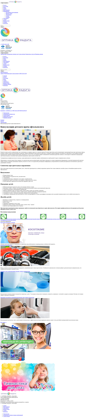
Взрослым (9, 73)
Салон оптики (22, 54)
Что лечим (5, 6)
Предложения (6, 10)
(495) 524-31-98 (15, 110)
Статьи (7, 16)
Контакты (5, 23)
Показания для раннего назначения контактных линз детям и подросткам (17, 297)
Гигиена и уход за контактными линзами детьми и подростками (15, 271)
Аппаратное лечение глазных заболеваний (13, 415)
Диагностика (4, 54)
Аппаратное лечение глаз (12, 54)
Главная (5, 75)
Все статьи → (4, 322)
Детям (5, 73)
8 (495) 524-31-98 (23, 73)
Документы (8, 14)
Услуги (4, 5)
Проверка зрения (39, 54)
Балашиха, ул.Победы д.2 (6, 110)
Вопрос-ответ (9, 13)
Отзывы (8, 17)
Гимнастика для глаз (30, 54)
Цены (4, 7)
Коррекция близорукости (6, 245)
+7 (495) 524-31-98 (5, 44)
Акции (4, 8)
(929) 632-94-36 (4, 72)
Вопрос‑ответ (6, 83)
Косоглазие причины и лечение (8, 222)
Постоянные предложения (12, 12)
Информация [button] (6, 11)
